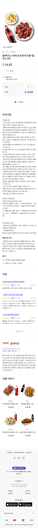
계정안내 (10, 493)
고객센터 (18, 481)
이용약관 (9, 452)
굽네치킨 (13, 52)
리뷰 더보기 (19, 331)
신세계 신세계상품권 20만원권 (11, 315)
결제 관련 (27, 493)
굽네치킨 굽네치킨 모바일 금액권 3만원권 (13, 282)
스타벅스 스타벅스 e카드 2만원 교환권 (12, 295)
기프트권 (27, 491)
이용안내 (28, 452)
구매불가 (20, 102)
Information (8, 513)
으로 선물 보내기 (19, 468)
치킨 (7, 52)
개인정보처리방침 (19, 452)
